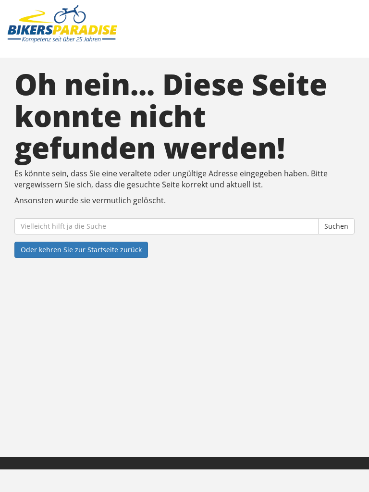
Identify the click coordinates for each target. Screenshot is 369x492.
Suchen (336, 226)
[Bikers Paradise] (95, 24)
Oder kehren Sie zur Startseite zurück (81, 249)
